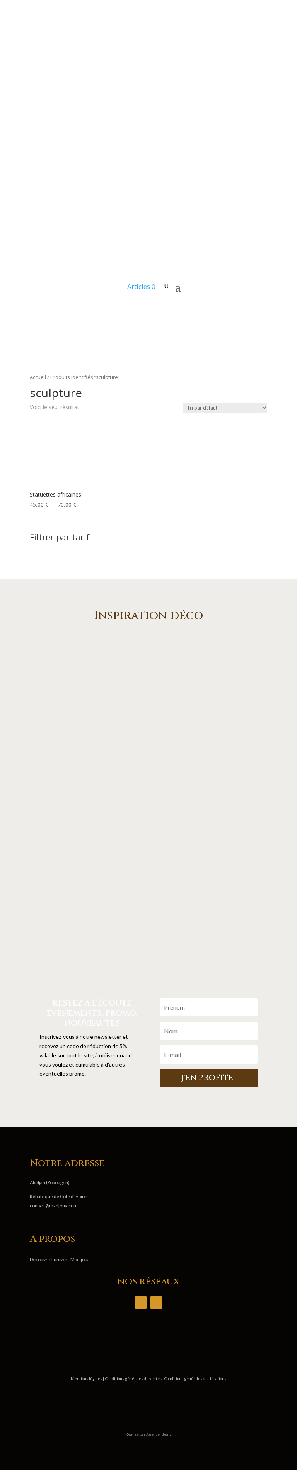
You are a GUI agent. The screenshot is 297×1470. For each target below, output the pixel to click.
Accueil (38, 377)
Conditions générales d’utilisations (195, 1378)
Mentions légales (87, 1378)
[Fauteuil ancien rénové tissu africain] (148, 974)
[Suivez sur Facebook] (245, 310)
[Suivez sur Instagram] (261, 310)
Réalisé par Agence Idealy (148, 1434)
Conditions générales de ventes (133, 1378)
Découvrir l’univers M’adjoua (60, 1259)
